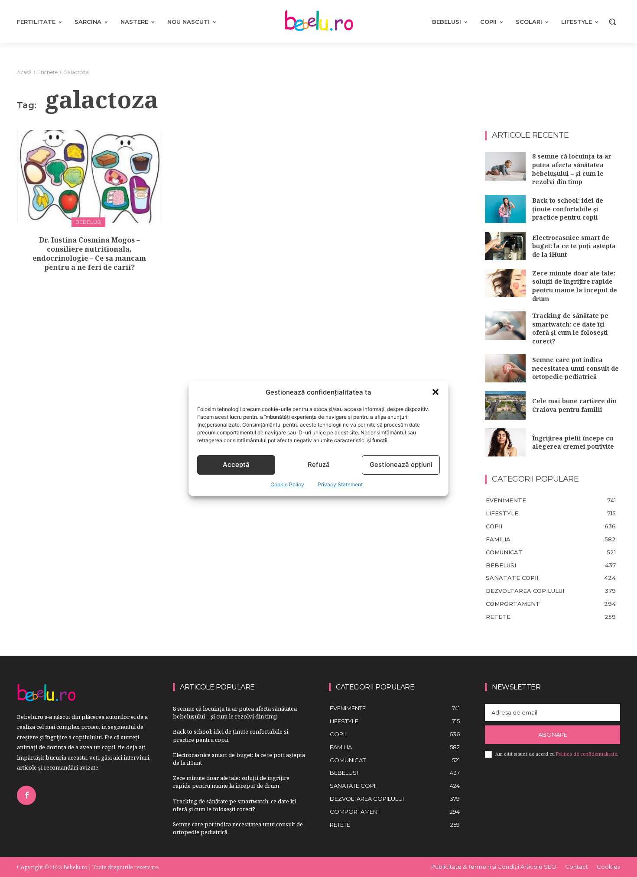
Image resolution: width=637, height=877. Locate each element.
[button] (435, 392)
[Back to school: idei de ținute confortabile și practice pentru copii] (505, 209)
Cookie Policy (287, 484)
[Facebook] (26, 795)
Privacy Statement (340, 484)
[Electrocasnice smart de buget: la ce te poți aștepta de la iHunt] (505, 246)
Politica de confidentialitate (586, 754)
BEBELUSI (88, 222)
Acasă (24, 72)
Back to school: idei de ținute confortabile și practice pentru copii (567, 208)
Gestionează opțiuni (401, 464)
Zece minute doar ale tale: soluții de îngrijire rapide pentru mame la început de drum (574, 286)
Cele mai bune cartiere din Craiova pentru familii (574, 405)
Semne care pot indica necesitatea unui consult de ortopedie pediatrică (575, 368)
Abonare (552, 734)
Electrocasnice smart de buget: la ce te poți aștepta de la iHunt (574, 246)
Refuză (319, 464)
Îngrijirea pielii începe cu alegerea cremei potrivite (573, 442)
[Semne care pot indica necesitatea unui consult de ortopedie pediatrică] (505, 368)
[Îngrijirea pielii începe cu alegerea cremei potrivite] (505, 442)
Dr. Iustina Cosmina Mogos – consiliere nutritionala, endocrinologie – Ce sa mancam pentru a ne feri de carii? (89, 253)
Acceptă (236, 464)
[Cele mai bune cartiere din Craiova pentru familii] (505, 405)
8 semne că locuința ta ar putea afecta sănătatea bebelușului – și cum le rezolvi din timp (571, 169)
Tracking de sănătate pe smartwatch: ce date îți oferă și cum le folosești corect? (570, 328)
